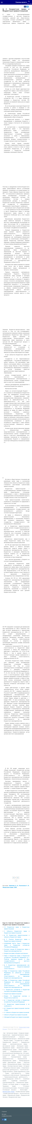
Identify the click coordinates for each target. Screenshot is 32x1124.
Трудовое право (9, 1086)
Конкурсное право (9, 1055)
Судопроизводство (9, 1082)
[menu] (2, 2)
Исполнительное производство (12, 1053)
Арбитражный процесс (10, 1038)
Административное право (20, 1035)
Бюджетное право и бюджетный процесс (16, 953)
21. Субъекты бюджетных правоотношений (16, 1012)
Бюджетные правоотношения (12, 993)
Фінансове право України (14, 1029)
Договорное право (9, 1046)
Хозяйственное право (22, 1091)
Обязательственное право (11, 1068)
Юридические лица (14, 1097)
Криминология (22, 1058)
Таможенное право (22, 1082)
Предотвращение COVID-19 (11, 1079)
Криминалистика (8, 1058)
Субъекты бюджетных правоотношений (15, 1014)
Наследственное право (15, 1066)
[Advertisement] (16, 40)
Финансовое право (9, 1091)
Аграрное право (24, 1033)
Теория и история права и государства (15, 1084)
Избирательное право (10, 1049)
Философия (23, 1090)
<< (28, 3)
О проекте (4, 1111)
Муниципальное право (14, 1064)
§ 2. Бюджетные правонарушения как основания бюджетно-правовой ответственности (16, 966)
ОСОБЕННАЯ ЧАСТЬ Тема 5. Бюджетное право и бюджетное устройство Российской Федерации (16, 945)
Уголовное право (23, 1088)
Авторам (4, 1114)
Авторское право (12, 1033)
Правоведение (24, 1075)
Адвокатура (6, 1035)
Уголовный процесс (9, 1090)
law (4, 1033)
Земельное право (22, 1048)
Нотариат (26, 1066)
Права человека (8, 1071)
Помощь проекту (21, 2)
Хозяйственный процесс (11, 1093)
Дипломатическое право (18, 1044)
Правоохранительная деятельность (16, 1077)
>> (30, 3)
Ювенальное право (14, 1095)
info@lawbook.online (7, 1116)
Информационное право (18, 1051)
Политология (24, 1069)
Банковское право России (10, 1027)
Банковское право (23, 1038)
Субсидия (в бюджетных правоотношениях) (16, 1017)
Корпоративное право (19, 1057)
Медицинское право (9, 1060)
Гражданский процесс (10, 1042)
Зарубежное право (9, 1048)
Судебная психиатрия (19, 1080)
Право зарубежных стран (21, 1071)
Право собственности (13, 1073)
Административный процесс (14, 1037)
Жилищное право (22, 1046)
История (26, 1053)
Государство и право (21, 1040)
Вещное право (8, 1040)
